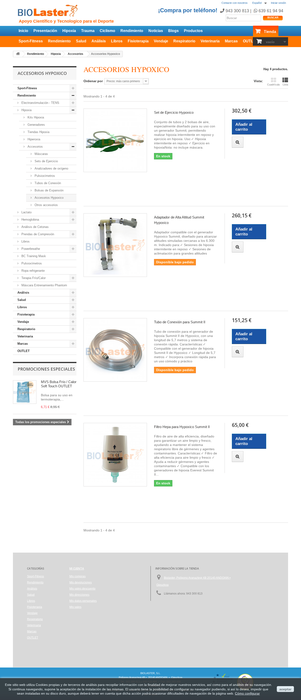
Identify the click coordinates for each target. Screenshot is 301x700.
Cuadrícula (273, 84)
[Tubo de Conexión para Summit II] (115, 349)
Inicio (23, 31)
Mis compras (77, 576)
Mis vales (75, 607)
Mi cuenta (76, 568)
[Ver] (237, 142)
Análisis (98, 41)
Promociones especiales (46, 369)
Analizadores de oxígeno (51, 168)
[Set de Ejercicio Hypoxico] (115, 140)
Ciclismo (107, 31)
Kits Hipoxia (35, 117)
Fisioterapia (138, 41)
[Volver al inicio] (17, 54)
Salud (81, 41)
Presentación (45, 31)
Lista (285, 84)
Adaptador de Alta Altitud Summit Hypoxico (179, 220)
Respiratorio (184, 41)
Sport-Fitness (31, 41)
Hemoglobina (29, 219)
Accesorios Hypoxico (48, 197)
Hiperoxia (33, 139)
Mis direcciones (79, 594)
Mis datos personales (83, 601)
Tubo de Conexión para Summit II (179, 322)
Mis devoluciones (80, 582)
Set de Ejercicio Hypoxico (174, 112)
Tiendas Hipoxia (38, 132)
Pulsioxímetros (44, 176)
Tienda (270, 32)
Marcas (231, 41)
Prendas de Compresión (37, 234)
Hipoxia (69, 31)
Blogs (173, 31)
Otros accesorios (46, 205)
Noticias (155, 31)
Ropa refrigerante (32, 270)
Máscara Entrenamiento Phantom (43, 285)
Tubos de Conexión (47, 183)
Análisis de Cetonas (34, 227)
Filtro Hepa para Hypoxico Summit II (182, 427)
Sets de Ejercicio (46, 161)
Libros (117, 41)
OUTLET (250, 41)
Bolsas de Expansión (48, 190)
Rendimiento (131, 31)
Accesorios (35, 146)
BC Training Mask (33, 256)
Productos (193, 31)
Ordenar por (93, 81)
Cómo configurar (247, 693)
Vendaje (161, 41)
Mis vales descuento (82, 588)
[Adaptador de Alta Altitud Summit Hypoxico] (115, 245)
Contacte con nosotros (235, 2)
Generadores (36, 124)
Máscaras (41, 154)
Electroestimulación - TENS (39, 103)
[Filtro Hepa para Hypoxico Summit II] (115, 454)
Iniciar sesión (278, 2)
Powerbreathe (30, 249)
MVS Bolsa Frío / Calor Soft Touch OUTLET (58, 384)
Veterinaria (210, 41)
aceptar (285, 689)
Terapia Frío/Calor (33, 278)
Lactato (26, 212)
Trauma (88, 31)
